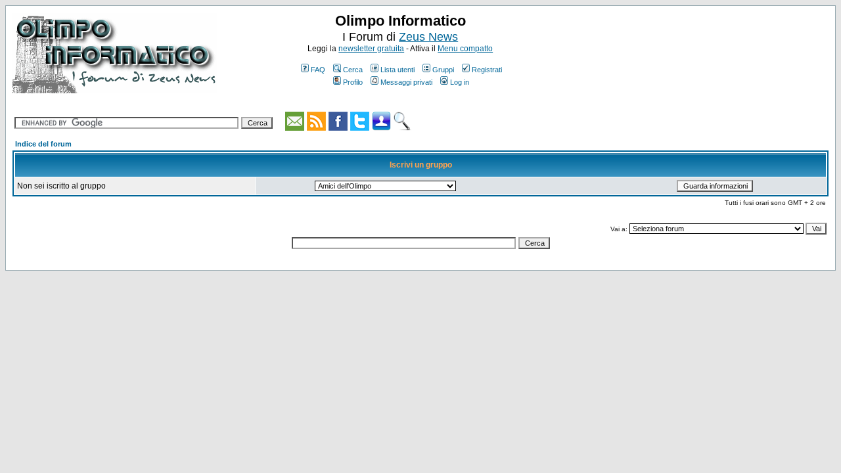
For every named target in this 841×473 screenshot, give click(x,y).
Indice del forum (43, 144)
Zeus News (428, 36)
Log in (459, 82)
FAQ (318, 70)
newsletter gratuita (371, 48)
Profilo (353, 82)
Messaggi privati (406, 82)
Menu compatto (465, 48)
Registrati (487, 70)
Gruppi (443, 70)
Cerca (353, 70)
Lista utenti (397, 70)
